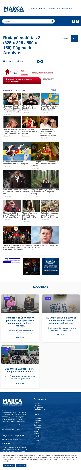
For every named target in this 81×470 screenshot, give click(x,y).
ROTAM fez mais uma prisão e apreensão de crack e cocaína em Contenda (61, 320)
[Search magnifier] (52, 21)
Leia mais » (20, 337)
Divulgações (51, 8)
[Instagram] (77, 21)
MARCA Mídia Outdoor (64, 8)
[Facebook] (73, 21)
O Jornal (42, 8)
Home (33, 8)
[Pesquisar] (74, 38)
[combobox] (65, 38)
